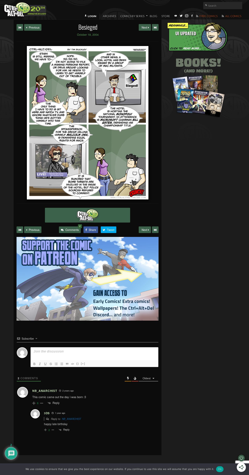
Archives (109, 16)
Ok (220, 469)
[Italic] (40, 364)
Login (92, 16)
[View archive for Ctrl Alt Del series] (87, 215)
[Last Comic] (155, 229)
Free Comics (208, 16)
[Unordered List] (61, 364)
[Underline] (45, 364)
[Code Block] (72, 364)
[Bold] (34, 364)
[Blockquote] (67, 364)
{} (77, 363)
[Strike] (50, 364)
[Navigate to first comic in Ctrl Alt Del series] (20, 27)
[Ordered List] (56, 364)
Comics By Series (132, 16)
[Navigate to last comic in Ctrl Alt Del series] (155, 27)
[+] (83, 363)
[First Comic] (20, 229)
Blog (153, 16)
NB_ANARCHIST (71, 419)
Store (165, 16)
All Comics (233, 16)
